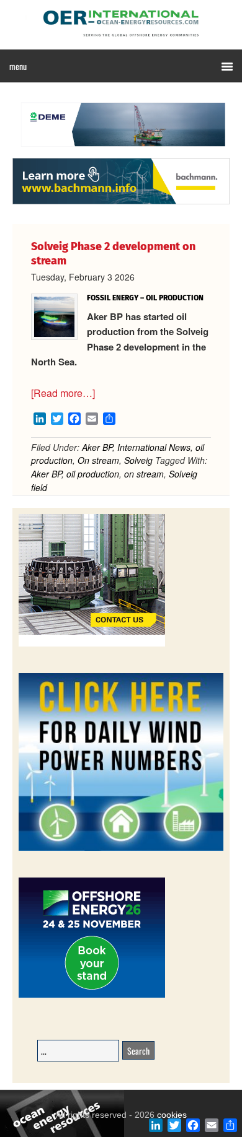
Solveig (138, 460)
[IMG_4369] (121, 152)
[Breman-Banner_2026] (92, 644)
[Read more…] (63, 393)
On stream (98, 460)
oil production (92, 474)
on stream (144, 474)
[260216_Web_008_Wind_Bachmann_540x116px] (121, 202)
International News (153, 447)
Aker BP (97, 447)
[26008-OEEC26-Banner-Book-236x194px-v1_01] (92, 995)
